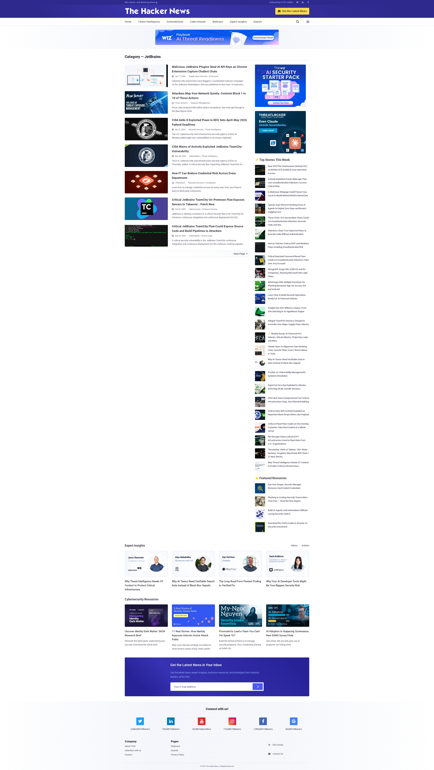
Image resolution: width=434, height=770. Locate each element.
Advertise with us (133, 750)
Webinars (217, 21)
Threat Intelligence (149, 21)
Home (128, 21)
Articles (305, 545)
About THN (130, 746)
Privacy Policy (177, 754)
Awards (257, 21)
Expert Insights (238, 21)
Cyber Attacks (198, 21)
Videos (294, 545)
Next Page (241, 253)
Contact (128, 754)
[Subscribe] (258, 686)
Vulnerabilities (175, 21)
